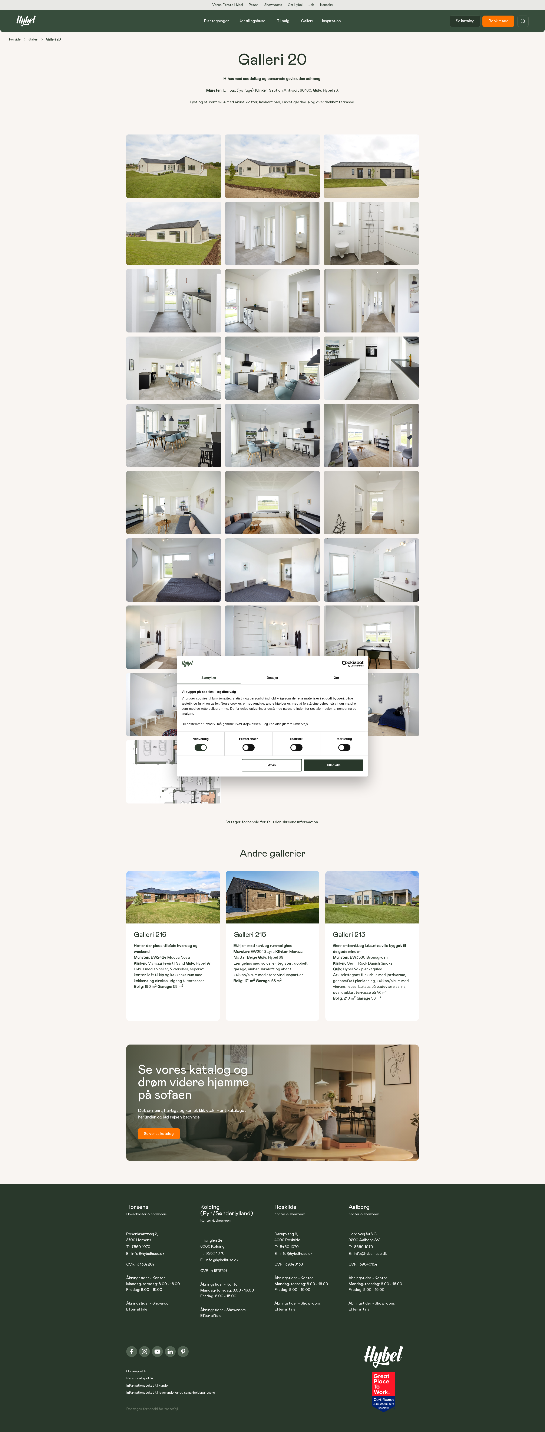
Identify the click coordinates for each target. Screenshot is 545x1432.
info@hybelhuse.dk (147, 1254)
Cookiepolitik (136, 1371)
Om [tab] (336, 678)
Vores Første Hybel (227, 5)
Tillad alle (333, 765)
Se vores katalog (159, 1134)
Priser (253, 5)
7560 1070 (141, 1247)
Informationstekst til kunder (147, 1385)
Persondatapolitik (139, 1378)
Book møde (498, 21)
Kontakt (326, 5)
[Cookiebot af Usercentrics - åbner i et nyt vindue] (345, 663)
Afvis (272, 765)
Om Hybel (295, 5)
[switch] (248, 747)
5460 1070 (289, 1247)
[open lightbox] (173, 166)
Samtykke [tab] (208, 678)
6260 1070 (215, 1253)
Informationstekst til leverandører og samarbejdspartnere (170, 1392)
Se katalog (465, 21)
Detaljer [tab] (272, 678)
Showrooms (273, 5)
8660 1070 (363, 1247)
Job (311, 5)
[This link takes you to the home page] (383, 1359)
